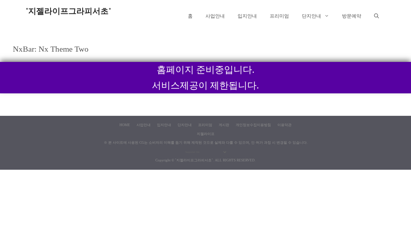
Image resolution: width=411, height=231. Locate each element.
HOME (124, 125)
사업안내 (215, 16)
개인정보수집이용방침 (253, 125)
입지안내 (247, 16)
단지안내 (311, 16)
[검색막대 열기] (376, 16)
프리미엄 (279, 16)
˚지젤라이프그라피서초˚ (68, 11)
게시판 (224, 125)
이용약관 (284, 125)
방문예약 (351, 16)
